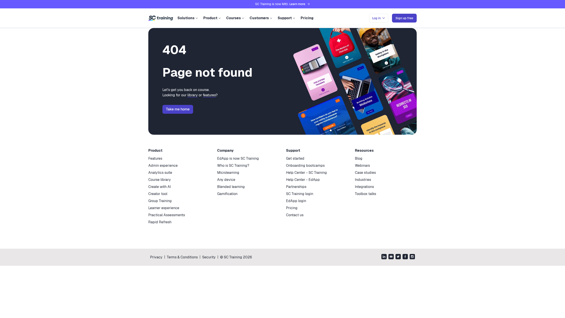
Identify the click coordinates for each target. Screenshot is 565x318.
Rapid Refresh (159, 222)
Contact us (294, 215)
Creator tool (157, 193)
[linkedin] (384, 257)
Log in (376, 18)
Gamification (227, 193)
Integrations (364, 186)
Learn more (297, 4)
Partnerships (296, 186)
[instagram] (412, 257)
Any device (226, 179)
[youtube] (391, 257)
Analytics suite (160, 172)
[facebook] (405, 257)
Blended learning (231, 186)
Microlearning (228, 172)
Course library (159, 179)
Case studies (365, 172)
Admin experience (163, 165)
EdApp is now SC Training (238, 158)
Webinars (362, 165)
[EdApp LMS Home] (160, 18)
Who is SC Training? (233, 165)
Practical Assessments (166, 215)
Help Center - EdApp (303, 179)
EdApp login (296, 201)
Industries (363, 179)
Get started (295, 158)
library (192, 95)
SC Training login (299, 193)
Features (155, 158)
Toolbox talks (365, 193)
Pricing (307, 18)
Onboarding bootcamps (305, 165)
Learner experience (163, 208)
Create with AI (159, 186)
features (209, 95)
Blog (358, 158)
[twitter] (398, 257)
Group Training (160, 201)
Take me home (178, 109)
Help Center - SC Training (306, 172)
